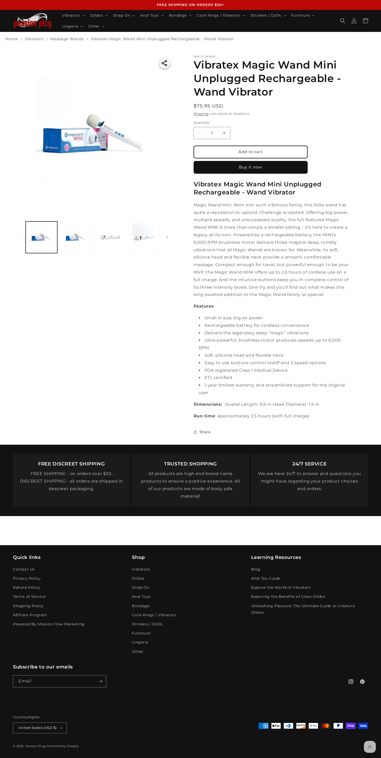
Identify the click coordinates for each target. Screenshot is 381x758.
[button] (73, 15)
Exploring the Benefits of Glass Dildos (288, 596)
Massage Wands (67, 38)
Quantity (201, 122)
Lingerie (140, 642)
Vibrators (34, 38)
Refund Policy (26, 587)
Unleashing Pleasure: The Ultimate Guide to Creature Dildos (303, 609)
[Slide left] (18, 237)
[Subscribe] (100, 681)
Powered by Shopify (63, 746)
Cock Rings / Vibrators (154, 615)
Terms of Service (29, 596)
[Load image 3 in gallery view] (109, 237)
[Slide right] (167, 237)
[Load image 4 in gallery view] (144, 237)
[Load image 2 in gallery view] (75, 237)
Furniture (141, 633)
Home (11, 38)
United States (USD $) (37, 728)
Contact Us (24, 569)
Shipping (201, 114)
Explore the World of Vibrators (281, 587)
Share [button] (205, 432)
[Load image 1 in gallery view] (41, 237)
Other (137, 651)
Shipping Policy (28, 606)
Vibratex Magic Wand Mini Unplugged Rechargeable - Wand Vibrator (162, 38)
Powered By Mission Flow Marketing (48, 624)
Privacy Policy (27, 578)
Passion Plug (36, 746)
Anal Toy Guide (265, 578)
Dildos (138, 578)
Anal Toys (141, 596)
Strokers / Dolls (147, 624)
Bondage (141, 606)
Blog (255, 569)
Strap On (140, 587)
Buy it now (250, 167)
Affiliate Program (30, 615)
